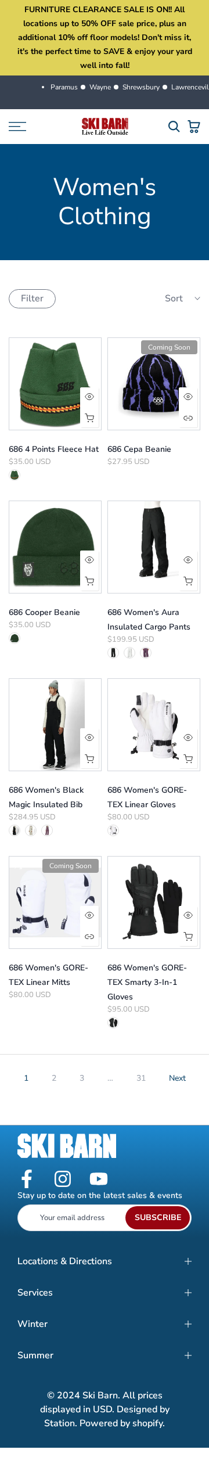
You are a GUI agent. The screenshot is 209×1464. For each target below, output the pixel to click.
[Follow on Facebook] (26, 1180)
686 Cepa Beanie (139, 449)
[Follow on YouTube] (98, 1180)
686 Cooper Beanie (44, 612)
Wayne (100, 87)
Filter (32, 298)
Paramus (64, 87)
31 (141, 1078)
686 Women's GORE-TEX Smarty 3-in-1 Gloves (147, 982)
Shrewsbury (141, 87)
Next (177, 1078)
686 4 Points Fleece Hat (54, 449)
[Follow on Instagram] (62, 1180)
